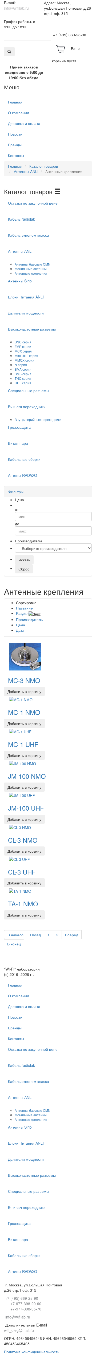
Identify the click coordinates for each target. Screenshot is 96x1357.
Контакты (16, 155)
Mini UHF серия (27, 355)
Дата (20, 630)
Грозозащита (19, 427)
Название (24, 608)
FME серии (23, 346)
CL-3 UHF (22, 871)
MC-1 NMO (24, 712)
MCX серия (24, 351)
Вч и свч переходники (27, 406)
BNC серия (23, 342)
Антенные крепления (31, 273)
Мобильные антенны (31, 268)
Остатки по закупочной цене (33, 203)
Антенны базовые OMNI (33, 264)
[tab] (48, 491)
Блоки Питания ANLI (26, 297)
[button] (17, 491)
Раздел (22, 613)
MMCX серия (25, 360)
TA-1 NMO (23, 903)
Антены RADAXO (22, 475)
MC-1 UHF (23, 744)
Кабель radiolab (21, 219)
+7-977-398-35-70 (25, 1309)
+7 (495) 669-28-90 (69, 34)
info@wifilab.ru (16, 8)
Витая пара (18, 443)
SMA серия (23, 369)
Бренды (15, 144)
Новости (15, 134)
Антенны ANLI (20, 251)
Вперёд (71, 934)
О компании (18, 112)
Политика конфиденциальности (31, 1351)
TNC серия (23, 378)
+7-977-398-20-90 (25, 1303)
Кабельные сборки (24, 459)
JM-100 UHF (26, 807)
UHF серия (23, 383)
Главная (15, 102)
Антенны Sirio (20, 280)
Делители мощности (26, 313)
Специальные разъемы (28, 390)
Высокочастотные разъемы (32, 329)
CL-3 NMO (23, 840)
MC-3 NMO (24, 680)
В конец (14, 943)
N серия (21, 364)
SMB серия (23, 373)
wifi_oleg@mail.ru (19, 1330)
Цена (20, 624)
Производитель (29, 619)
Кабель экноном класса (28, 235)
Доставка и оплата (24, 123)
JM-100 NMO (27, 776)
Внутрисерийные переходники (38, 419)
